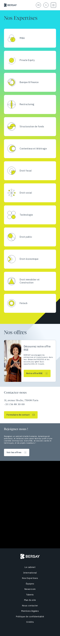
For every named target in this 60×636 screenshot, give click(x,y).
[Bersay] (10, 5)
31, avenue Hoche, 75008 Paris (21, 400)
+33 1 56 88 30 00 (14, 404)
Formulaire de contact (18, 414)
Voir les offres (14, 452)
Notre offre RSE (34, 373)
